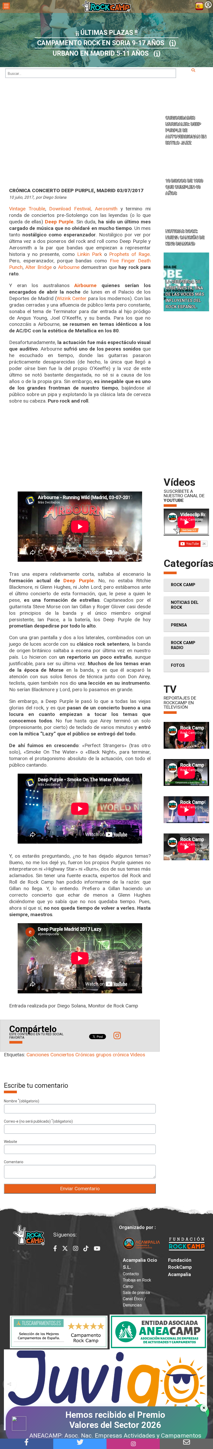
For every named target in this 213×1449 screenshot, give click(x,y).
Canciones (37, 1055)
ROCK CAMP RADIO (183, 645)
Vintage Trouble (27, 209)
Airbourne (68, 267)
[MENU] (6, 6)
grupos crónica (112, 1055)
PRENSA (179, 625)
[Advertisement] (80, 448)
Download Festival (70, 209)
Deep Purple (78, 581)
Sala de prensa (136, 1292)
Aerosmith (106, 209)
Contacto (131, 1273)
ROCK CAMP (183, 584)
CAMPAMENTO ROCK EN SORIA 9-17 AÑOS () (106, 43)
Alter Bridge (38, 267)
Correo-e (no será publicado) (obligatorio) (38, 1121)
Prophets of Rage (129, 254)
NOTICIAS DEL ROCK (184, 605)
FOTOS (178, 665)
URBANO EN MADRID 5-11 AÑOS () (107, 53)
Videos (137, 1055)
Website (10, 1142)
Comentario (13, 1162)
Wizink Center (71, 298)
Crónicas (85, 1055)
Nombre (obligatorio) (21, 1100)
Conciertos (62, 1055)
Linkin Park (89, 254)
